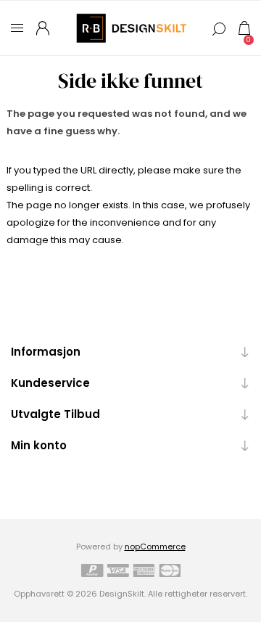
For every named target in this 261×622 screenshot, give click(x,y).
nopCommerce (155, 546)
